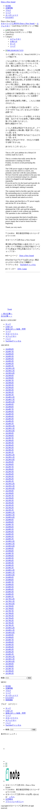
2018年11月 (10, 573)
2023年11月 (10, 428)
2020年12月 (10, 512)
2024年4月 (9, 416)
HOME (8, 6)
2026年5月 (9, 356)
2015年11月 (10, 659)
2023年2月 (9, 450)
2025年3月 (9, 390)
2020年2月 (9, 537)
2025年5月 (9, 385)
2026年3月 (9, 361)
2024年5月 (9, 414)
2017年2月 (9, 623)
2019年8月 (9, 551)
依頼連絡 (9, 700)
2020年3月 (9, 534)
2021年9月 (9, 491)
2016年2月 (9, 652)
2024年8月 (9, 407)
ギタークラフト (11, 334)
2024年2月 (9, 421)
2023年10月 (10, 431)
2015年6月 (9, 671)
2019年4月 (9, 561)
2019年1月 (9, 568)
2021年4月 (9, 503)
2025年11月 (10, 371)
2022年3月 (9, 476)
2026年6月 (9, 354)
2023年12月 (10, 426)
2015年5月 (9, 673)
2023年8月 (9, 436)
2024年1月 (9, 424)
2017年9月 (9, 606)
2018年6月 (9, 585)
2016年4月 (9, 647)
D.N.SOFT (9, 17)
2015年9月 (9, 664)
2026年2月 (9, 364)
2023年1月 (9, 452)
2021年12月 (10, 484)
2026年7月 (9, 352)
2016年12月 (10, 628)
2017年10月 (10, 604)
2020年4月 (9, 532)
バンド (8, 339)
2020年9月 (9, 520)
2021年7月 (9, 496)
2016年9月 (9, 635)
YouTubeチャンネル (28, 265)
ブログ (8, 10)
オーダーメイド (11, 15)
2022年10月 (10, 460)
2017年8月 (9, 609)
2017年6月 (9, 613)
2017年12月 (10, 599)
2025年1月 (9, 395)
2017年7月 (9, 611)
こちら (12, 797)
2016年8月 (9, 637)
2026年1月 (9, 366)
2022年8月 (9, 464)
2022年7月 (9, 467)
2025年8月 (9, 378)
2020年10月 (10, 517)
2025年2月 (9, 392)
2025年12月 (10, 368)
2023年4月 (9, 445)
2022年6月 (9, 469)
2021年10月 (10, 488)
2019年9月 (9, 549)
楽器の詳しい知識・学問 (15, 329)
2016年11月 (10, 630)
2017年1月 (9, 625)
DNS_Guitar (22, 269)
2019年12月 (10, 541)
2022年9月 (9, 462)
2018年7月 (9, 582)
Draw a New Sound (8, 2)
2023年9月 (9, 433)
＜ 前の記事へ (6, 314)
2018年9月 (9, 577)
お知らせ (13, 41)
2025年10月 (10, 373)
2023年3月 (9, 448)
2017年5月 (9, 616)
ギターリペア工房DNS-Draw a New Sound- (18, 23)
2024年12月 (10, 397)
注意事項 (9, 799)
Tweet (9, 309)
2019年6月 (9, 556)
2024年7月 (9, 409)
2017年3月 (9, 621)
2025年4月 (9, 388)
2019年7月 (9, 553)
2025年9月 (9, 376)
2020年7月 (9, 524)
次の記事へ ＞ (6, 316)
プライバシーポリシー (14, 802)
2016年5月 (9, 645)
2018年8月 (9, 580)
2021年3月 (9, 505)
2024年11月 (10, 400)
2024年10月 (10, 402)
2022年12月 (10, 455)
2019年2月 (9, 565)
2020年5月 (9, 529)
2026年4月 (9, 359)
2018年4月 (9, 589)
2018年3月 (9, 592)
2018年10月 (10, 575)
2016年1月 (9, 654)
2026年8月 (9, 349)
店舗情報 (9, 8)
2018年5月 (9, 587)
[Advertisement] (22, 288)
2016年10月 (10, 633)
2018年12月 (10, 570)
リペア (8, 13)
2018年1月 (9, 597)
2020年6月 (9, 527)
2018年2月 (9, 594)
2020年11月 (10, 515)
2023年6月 (9, 440)
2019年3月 (9, 563)
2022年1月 (9, 481)
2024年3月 (9, 419)
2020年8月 (9, 522)
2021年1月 (9, 510)
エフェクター (15, 39)
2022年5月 (9, 472)
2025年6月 (9, 383)
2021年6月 (9, 498)
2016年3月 (9, 649)
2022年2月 (9, 479)
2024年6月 (9, 412)
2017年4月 (9, 618)
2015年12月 (10, 657)
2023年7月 (9, 438)
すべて (12, 44)
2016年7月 (9, 640)
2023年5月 (9, 443)
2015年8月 (9, 666)
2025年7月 (9, 380)
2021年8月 (9, 493)
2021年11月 (10, 486)
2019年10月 (10, 546)
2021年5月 (9, 500)
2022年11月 (10, 457)
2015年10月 (10, 661)
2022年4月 (9, 474)
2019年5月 (9, 558)
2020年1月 (9, 539)
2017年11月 (10, 601)
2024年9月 (9, 404)
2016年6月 (9, 642)
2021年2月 (9, 508)
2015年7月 (9, 669)
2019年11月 (10, 544)
